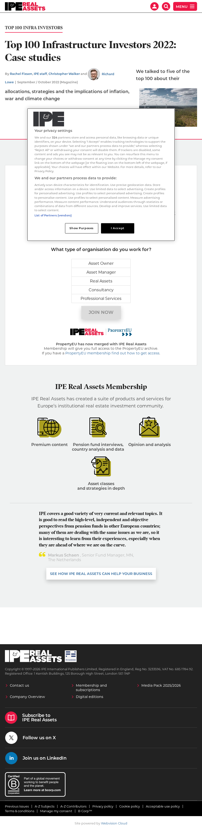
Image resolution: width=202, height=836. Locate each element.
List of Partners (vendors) (53, 215)
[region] (101, 174)
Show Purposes (81, 228)
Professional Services (101, 298)
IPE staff (40, 74)
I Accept (117, 228)
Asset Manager (101, 272)
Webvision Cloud (114, 823)
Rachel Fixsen (21, 74)
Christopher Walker (64, 74)
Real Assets (101, 281)
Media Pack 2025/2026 (161, 685)
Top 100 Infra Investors (34, 27)
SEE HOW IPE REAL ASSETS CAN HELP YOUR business (101, 573)
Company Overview (27, 697)
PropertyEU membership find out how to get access (112, 353)
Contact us (19, 685)
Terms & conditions (19, 811)
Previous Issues (17, 806)
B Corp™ (85, 811)
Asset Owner (101, 263)
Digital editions (89, 697)
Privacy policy (102, 806)
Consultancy (101, 290)
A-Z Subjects (44, 806)
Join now (101, 312)
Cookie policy (129, 806)
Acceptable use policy (163, 806)
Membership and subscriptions (91, 687)
